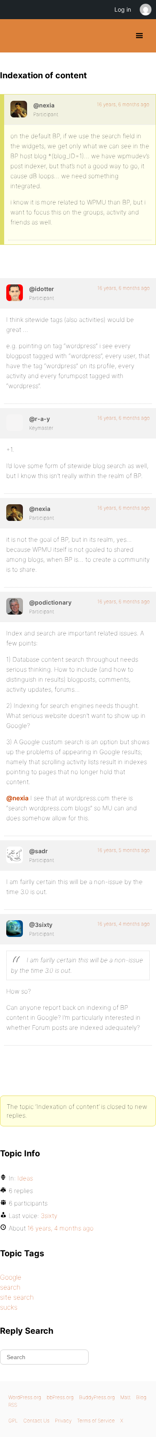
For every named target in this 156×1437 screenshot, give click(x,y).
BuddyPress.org (13, 35)
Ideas (25, 1178)
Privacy (63, 1420)
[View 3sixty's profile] (14, 928)
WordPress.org (24, 1397)
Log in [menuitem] (122, 9)
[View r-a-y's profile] (14, 422)
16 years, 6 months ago (123, 104)
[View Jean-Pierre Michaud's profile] (18, 109)
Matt (125, 1397)
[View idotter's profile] (14, 292)
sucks (8, 1307)
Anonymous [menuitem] (145, 9)
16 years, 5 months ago (123, 850)
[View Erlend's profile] (14, 855)
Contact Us (36, 1420)
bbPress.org (60, 1397)
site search (17, 1297)
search (10, 1287)
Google (10, 1277)
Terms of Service (96, 1420)
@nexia (17, 798)
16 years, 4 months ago (123, 924)
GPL (13, 1420)
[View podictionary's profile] (14, 606)
